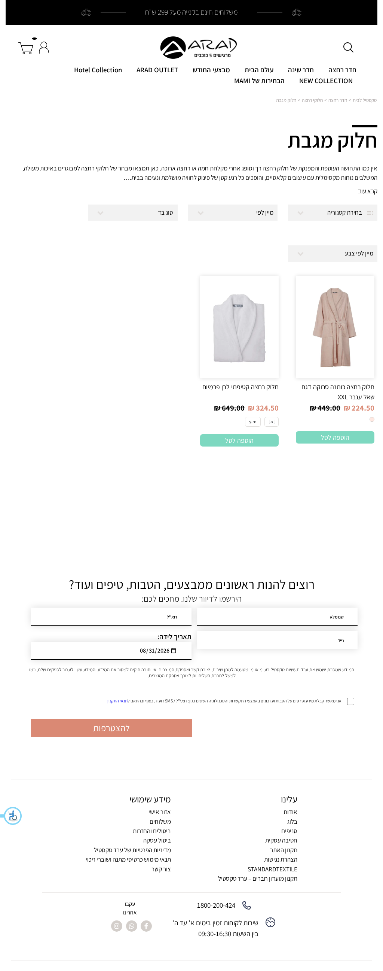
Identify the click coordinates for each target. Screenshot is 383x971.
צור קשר (161, 869)
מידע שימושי (150, 799)
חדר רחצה (342, 69)
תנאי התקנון (117, 701)
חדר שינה (301, 69)
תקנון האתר (283, 850)
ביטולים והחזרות (152, 831)
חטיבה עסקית (281, 840)
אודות (290, 812)
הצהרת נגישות (280, 859)
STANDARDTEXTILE (272, 869)
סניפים (289, 831)
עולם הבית (259, 69)
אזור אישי (159, 812)
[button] (11, 816)
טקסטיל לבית (365, 100)
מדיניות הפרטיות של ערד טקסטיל (132, 850)
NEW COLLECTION (326, 80)
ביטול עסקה (157, 840)
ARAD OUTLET (157, 69)
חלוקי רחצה (312, 100)
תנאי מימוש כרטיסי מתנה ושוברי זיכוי (128, 859)
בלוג (292, 821)
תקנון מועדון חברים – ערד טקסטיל (257, 878)
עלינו (289, 799)
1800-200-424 (216, 905)
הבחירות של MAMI (259, 80)
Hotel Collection (98, 69)
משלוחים (160, 821)
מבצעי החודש (211, 69)
